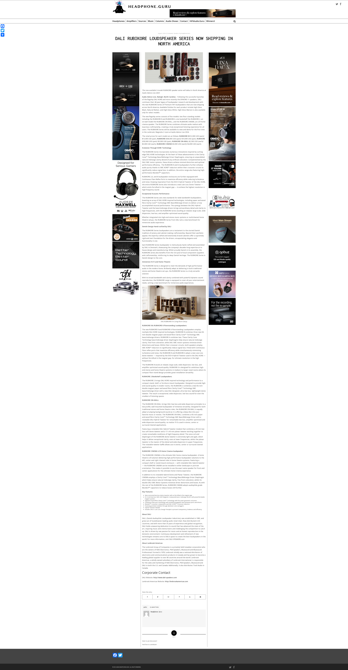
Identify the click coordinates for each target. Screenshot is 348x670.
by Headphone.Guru (185, 33)
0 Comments (169, 33)
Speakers (176, 33)
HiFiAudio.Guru (197, 21)
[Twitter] (2, 30)
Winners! (210, 21)
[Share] (2, 35)
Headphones (118, 21)
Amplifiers (132, 21)
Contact (184, 21)
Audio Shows (172, 21)
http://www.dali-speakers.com (165, 577)
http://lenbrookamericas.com (176, 581)
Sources (142, 21)
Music (151, 21)
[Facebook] (2, 26)
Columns (160, 21)
